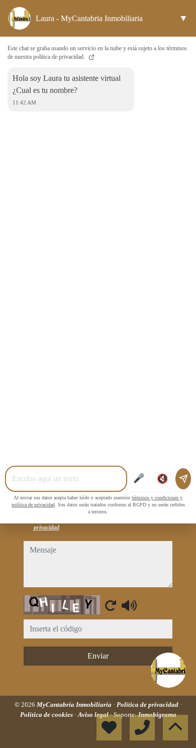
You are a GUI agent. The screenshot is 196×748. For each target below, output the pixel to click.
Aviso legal (94, 714)
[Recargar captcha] (110, 605)
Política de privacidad (148, 704)
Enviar (98, 656)
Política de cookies (47, 714)
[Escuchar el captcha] (129, 605)
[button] (168, 670)
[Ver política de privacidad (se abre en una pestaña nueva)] (90, 56)
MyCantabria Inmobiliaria (75, 704)
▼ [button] (183, 18)
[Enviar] (183, 478)
